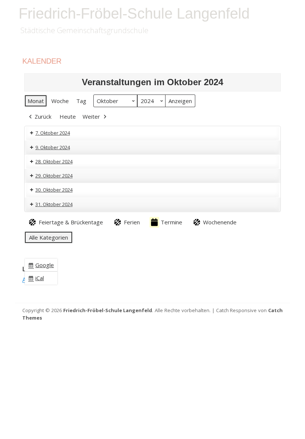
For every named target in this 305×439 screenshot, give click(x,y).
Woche (60, 101)
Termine (171, 222)
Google (42, 266)
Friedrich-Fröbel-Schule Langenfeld (134, 13)
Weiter (91, 116)
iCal (37, 279)
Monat (36, 101)
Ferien (132, 222)
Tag (81, 101)
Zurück (43, 116)
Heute (68, 116)
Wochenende (220, 222)
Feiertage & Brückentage (71, 222)
